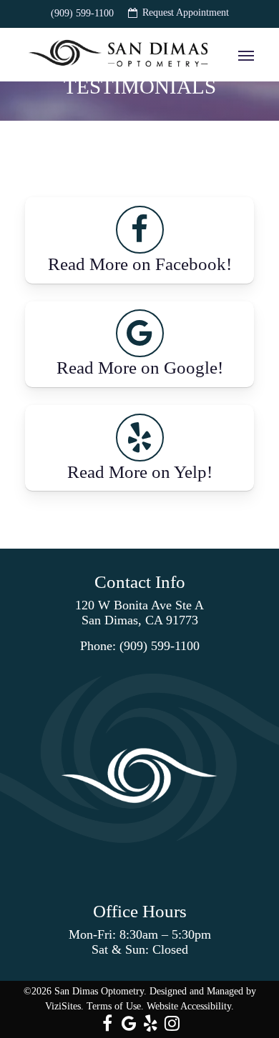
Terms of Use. (115, 1006)
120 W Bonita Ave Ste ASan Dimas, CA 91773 (139, 612)
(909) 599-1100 (159, 646)
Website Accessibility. (190, 1006)
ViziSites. (64, 1006)
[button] (246, 55)
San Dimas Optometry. (100, 991)
